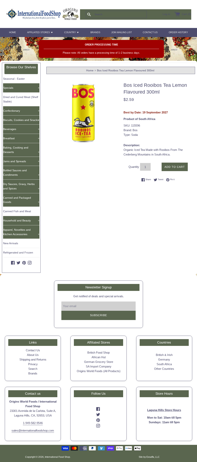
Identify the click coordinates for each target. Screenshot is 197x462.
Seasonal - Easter (14, 78)
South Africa (164, 364)
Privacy (33, 364)
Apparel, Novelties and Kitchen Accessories (21, 232)
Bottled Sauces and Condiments (21, 172)
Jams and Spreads (21, 161)
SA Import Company (98, 366)
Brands (32, 373)
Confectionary (21, 110)
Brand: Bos (131, 130)
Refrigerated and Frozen (18, 252)
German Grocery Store (98, 361)
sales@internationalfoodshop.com (33, 430)
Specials (21, 87)
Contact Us (33, 350)
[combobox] (122, 14)
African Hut (99, 357)
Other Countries (164, 368)
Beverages (21, 129)
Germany (164, 359)
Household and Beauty (21, 220)
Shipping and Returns (32, 359)
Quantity (134, 166)
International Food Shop (57, 457)
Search (32, 368)
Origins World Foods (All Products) (98, 371)
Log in (166, 14)
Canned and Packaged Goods (21, 200)
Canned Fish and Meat (17, 211)
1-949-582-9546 (33, 423)
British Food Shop (98, 352)
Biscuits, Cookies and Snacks (21, 120)
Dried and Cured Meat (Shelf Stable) (20, 99)
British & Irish (164, 354)
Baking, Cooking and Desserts (21, 150)
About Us (33, 354)
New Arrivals (10, 243)
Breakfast (21, 138)
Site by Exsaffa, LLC (149, 457)
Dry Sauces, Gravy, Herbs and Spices (21, 186)
